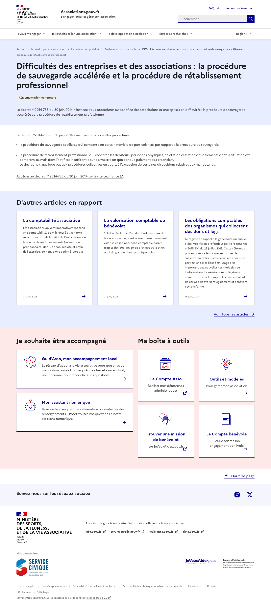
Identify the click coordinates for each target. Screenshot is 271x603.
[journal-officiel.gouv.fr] (239, 563)
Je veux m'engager (28, 34)
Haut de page (242, 476)
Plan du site (195, 586)
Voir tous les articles (231, 314)
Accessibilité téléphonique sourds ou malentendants (152, 586)
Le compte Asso (237, 8)
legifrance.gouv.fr (161, 532)
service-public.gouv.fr (126, 532)
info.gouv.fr (94, 532)
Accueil (21, 49)
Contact (212, 586)
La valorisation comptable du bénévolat (134, 223)
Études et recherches (173, 34)
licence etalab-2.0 (97, 598)
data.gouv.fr (191, 532)
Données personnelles (54, 586)
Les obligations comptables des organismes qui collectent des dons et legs (216, 226)
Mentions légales (26, 586)
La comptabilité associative (51, 220)
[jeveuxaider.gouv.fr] (200, 561)
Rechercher (251, 19)
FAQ (212, 8)
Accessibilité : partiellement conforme (95, 586)
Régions (241, 34)
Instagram (237, 494)
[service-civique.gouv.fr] (32, 567)
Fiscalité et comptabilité (85, 49)
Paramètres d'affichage (35, 592)
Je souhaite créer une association (74, 34)
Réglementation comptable (121, 49)
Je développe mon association (128, 34)
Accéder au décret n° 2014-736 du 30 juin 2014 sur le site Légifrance (67, 176)
